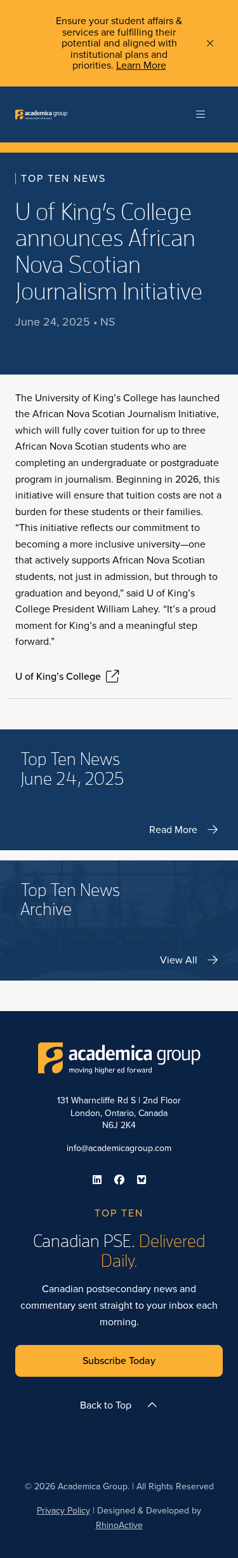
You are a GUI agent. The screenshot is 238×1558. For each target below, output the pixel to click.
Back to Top (105, 1405)
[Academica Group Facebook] (119, 1179)
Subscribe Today (119, 1360)
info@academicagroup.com (119, 1148)
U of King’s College (58, 676)
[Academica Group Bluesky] (141, 1179)
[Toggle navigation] (200, 114)
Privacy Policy (63, 1510)
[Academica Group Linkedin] (97, 1179)
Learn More (141, 65)
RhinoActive (119, 1525)
